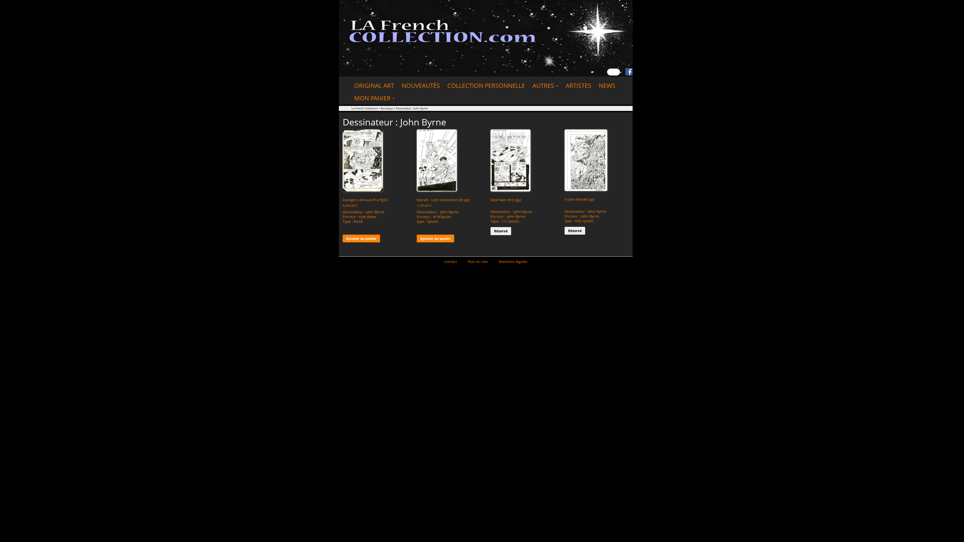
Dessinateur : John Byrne (363, 212)
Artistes (578, 85)
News (607, 85)
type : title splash (579, 221)
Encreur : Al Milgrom (434, 216)
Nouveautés (421, 85)
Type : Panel (353, 221)
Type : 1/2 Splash (505, 221)
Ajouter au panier (361, 238)
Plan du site (478, 261)
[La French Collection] (486, 37)
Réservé (501, 231)
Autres (544, 85)
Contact (450, 261)
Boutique (387, 108)
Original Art (374, 85)
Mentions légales (513, 261)
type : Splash (427, 221)
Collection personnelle (486, 85)
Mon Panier (373, 98)
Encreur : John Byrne (508, 216)
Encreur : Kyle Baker (360, 216)
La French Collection (364, 108)
